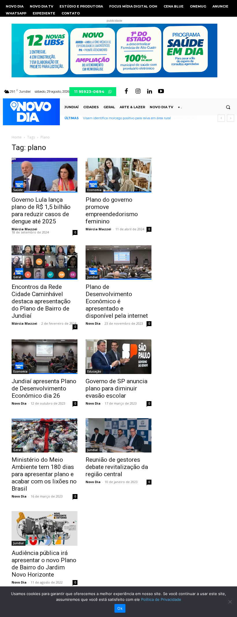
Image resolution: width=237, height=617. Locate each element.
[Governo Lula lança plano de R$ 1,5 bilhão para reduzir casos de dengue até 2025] (44, 175)
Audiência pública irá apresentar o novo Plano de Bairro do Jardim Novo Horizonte (44, 563)
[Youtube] (161, 91)
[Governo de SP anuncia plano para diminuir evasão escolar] (118, 356)
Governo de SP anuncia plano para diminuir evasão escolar (116, 388)
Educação (94, 371)
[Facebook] (126, 91)
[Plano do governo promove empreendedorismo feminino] (118, 175)
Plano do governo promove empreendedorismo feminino (112, 210)
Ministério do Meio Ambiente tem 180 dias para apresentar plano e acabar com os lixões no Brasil (44, 474)
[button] (228, 107)
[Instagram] (138, 91)
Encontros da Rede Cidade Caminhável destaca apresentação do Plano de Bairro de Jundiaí (41, 301)
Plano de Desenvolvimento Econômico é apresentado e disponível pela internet (117, 301)
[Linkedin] (149, 91)
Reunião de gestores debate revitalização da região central (117, 467)
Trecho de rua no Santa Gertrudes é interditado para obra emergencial (137, 118)
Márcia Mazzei (24, 229)
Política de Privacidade (161, 599)
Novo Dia (93, 323)
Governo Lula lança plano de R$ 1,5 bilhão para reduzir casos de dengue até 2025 (41, 210)
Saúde (18, 190)
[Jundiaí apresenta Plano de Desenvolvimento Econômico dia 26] (44, 356)
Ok (120, 608)
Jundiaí (92, 277)
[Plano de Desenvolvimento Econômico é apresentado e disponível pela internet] (118, 262)
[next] (230, 118)
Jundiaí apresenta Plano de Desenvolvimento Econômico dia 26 (44, 388)
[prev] (221, 118)
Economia (94, 190)
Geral (17, 277)
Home (17, 137)
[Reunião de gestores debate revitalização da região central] (118, 435)
